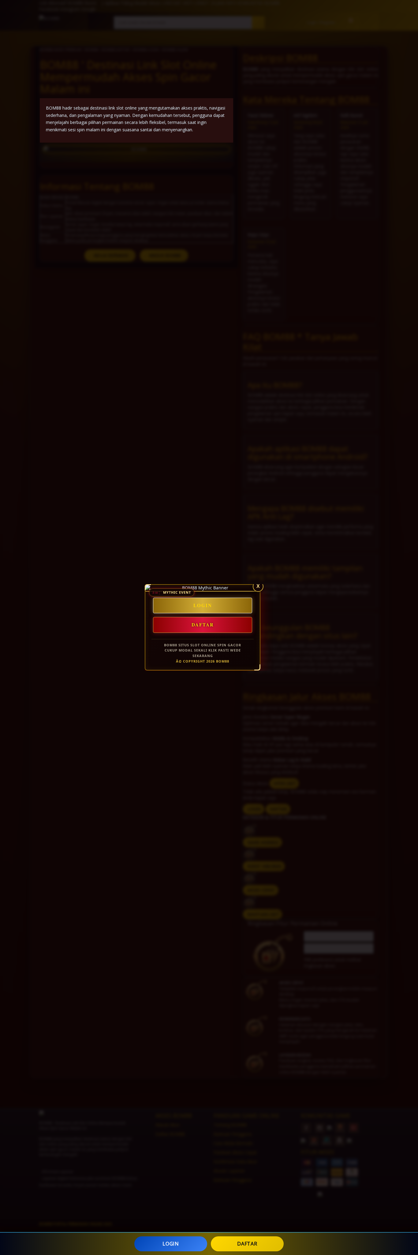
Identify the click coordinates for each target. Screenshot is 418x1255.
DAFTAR (247, 1243)
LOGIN (170, 1243)
